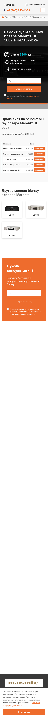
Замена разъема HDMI (12, 170)
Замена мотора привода (13, 154)
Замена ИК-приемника (12, 165)
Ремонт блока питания (12, 148)
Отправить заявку (24, 89)
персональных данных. (25, 314)
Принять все (24, 712)
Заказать (39, 148)
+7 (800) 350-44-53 (18, 10)
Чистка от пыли (9, 159)
